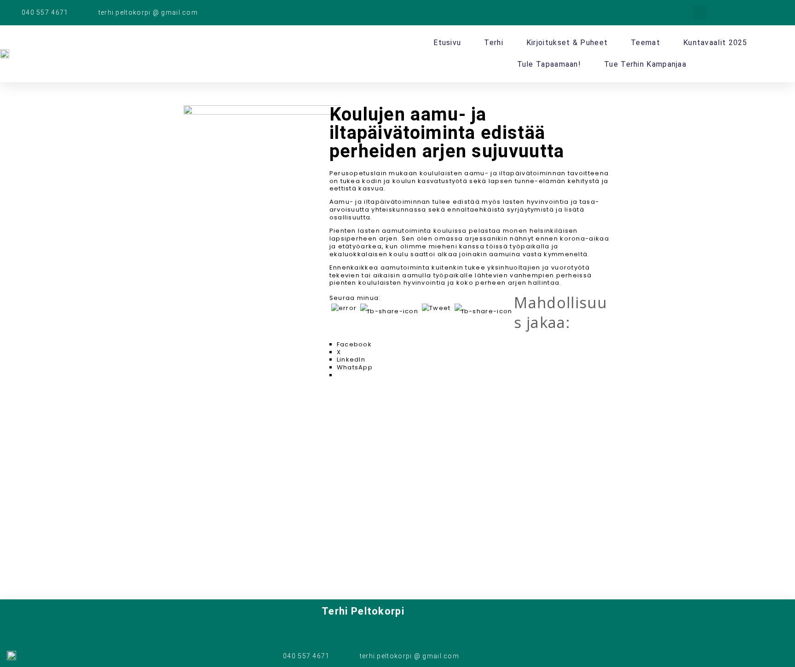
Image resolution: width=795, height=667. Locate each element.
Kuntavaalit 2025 (715, 42)
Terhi (493, 42)
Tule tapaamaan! (549, 64)
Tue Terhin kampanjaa (645, 64)
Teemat (645, 42)
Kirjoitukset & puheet (567, 42)
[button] (700, 13)
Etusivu (447, 42)
